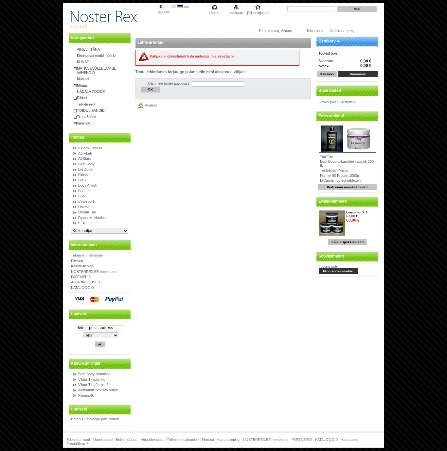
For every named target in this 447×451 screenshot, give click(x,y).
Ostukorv (327, 41)
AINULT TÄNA (88, 49)
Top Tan (326, 157)
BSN (81, 196)
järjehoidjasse (258, 13)
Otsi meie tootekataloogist (168, 83)
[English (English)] (173, 7)
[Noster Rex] (104, 28)
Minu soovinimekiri (338, 271)
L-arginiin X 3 (356, 212)
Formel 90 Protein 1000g (339, 175)
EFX (81, 223)
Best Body (86, 164)
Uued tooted (329, 90)
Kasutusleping (82, 266)
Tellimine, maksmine (87, 255)
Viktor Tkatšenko (91, 379)
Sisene (286, 31)
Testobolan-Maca (334, 170)
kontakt (215, 13)
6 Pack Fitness (90, 148)
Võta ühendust (152, 440)
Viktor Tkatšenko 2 (93, 385)
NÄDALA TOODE (91, 91)
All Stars (84, 158)
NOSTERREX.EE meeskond (93, 272)
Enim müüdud (331, 116)
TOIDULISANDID (91, 110)
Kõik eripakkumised (347, 242)
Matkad (83, 79)
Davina (83, 207)
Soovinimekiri (331, 256)
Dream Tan (87, 212)
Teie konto (314, 31)
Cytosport (86, 201)
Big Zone (85, 169)
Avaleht (151, 105)
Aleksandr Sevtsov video (98, 390)
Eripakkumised (332, 201)
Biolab (83, 175)
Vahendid (84, 123)
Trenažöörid (86, 117)
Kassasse (358, 74)
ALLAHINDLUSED (85, 282)
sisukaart (236, 13)
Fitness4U (86, 395)
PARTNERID (81, 277)
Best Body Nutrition (93, 374)
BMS (82, 180)
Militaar (82, 85)
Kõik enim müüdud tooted (347, 187)
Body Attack (87, 185)
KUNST (83, 62)
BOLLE (84, 191)
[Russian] (186, 7)
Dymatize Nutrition (92, 218)
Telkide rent (86, 104)
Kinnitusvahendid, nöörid (96, 56)
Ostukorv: (338, 31)
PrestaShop (75, 443)
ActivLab (85, 153)
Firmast (77, 261)
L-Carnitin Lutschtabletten (340, 180)
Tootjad (77, 137)
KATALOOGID (82, 288)
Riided (82, 98)
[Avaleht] (141, 105)
